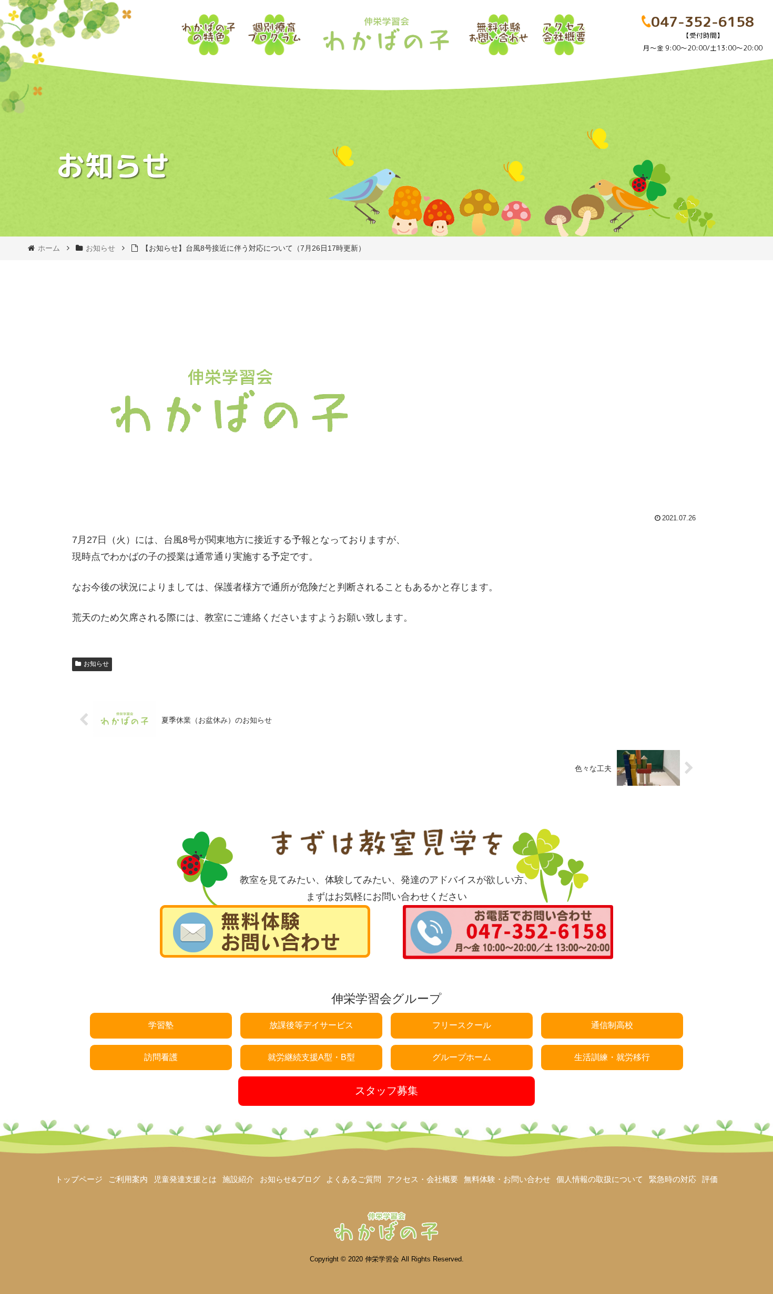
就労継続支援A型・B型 (311, 1057)
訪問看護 (161, 1057)
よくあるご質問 (353, 1179)
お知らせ (96, 663)
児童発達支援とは (185, 1179)
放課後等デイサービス (311, 1025)
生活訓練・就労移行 (612, 1057)
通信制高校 (612, 1025)
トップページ (79, 1179)
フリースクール (461, 1025)
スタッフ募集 (386, 1090)
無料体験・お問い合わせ (507, 1179)
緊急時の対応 (672, 1179)
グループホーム (461, 1057)
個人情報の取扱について (599, 1179)
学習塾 (161, 1025)
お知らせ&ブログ (290, 1179)
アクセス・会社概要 (422, 1179)
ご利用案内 (128, 1179)
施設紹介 (238, 1179)
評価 (710, 1179)
